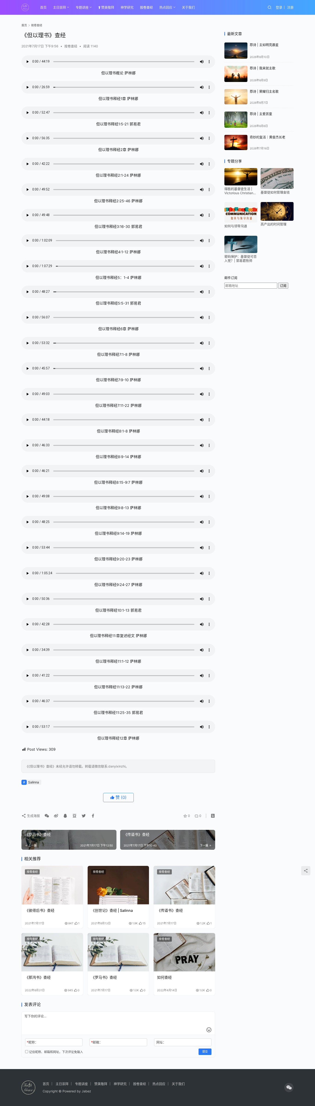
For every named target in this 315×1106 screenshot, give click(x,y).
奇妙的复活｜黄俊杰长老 (267, 137)
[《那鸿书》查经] (52, 952)
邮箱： (96, 1042)
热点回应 (165, 7)
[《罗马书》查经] (118, 952)
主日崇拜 (59, 7)
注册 (290, 7)
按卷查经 (146, 7)
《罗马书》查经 (104, 977)
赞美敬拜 (107, 7)
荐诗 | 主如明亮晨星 (264, 45)
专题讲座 (82, 7)
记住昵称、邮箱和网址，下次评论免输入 (55, 1052)
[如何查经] (184, 952)
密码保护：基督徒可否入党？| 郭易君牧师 (240, 258)
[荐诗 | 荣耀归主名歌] (235, 97)
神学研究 (127, 7)
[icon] (289, 1087)
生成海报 (33, 816)
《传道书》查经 (170, 910)
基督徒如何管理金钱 (275, 192)
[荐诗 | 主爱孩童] (235, 119)
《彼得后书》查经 (39, 910)
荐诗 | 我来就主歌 (262, 68)
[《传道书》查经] (184, 885)
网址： (161, 1042)
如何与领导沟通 (235, 226)
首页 (43, 7)
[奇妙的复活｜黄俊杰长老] (235, 142)
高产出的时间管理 (273, 224)
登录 (279, 7)
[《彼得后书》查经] (52, 885)
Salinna (33, 782)
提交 (205, 1051)
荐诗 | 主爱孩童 (261, 114)
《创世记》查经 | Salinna (112, 910)
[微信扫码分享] (47, 816)
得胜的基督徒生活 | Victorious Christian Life (238, 191)
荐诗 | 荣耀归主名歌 (264, 91)
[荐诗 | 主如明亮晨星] (235, 50)
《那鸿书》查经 (38, 977)
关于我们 (188, 7)
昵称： (32, 1042)
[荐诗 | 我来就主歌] (235, 74)
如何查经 (164, 977)
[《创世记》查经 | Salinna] (118, 885)
